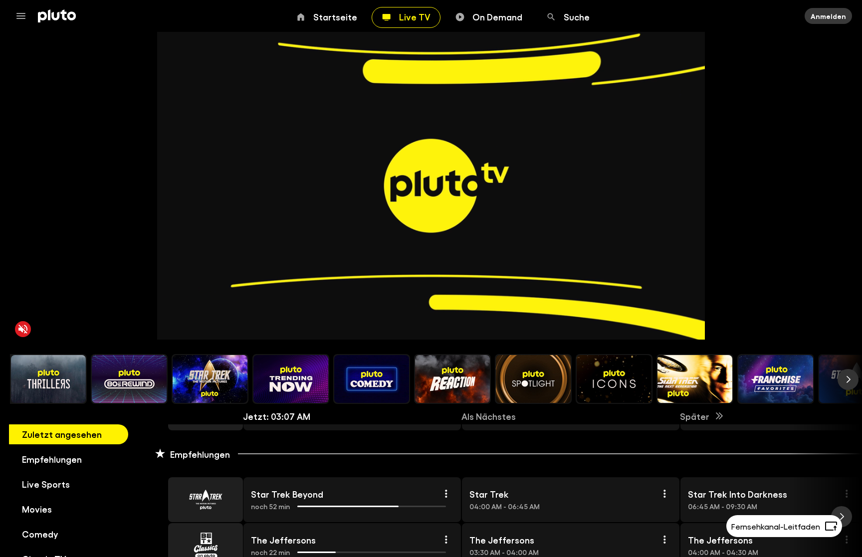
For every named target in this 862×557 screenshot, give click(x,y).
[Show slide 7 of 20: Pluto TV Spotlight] (533, 379)
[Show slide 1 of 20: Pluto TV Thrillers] (48, 379)
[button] (194, 499)
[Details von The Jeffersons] (446, 539)
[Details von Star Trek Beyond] (446, 493)
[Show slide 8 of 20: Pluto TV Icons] (614, 379)
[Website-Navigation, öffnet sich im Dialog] (24, 15)
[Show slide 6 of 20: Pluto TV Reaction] (452, 379)
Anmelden (828, 16)
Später (694, 415)
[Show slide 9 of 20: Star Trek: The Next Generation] (694, 379)
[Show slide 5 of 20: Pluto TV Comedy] (371, 379)
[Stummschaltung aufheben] (23, 329)
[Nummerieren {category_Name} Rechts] (848, 379)
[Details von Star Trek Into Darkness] (847, 493)
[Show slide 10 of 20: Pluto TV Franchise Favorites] (775, 379)
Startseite (335, 16)
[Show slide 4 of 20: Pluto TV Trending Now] (290, 379)
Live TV (415, 16)
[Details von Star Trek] (664, 493)
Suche (577, 16)
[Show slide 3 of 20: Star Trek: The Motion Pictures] (210, 379)
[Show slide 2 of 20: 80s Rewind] (129, 379)
